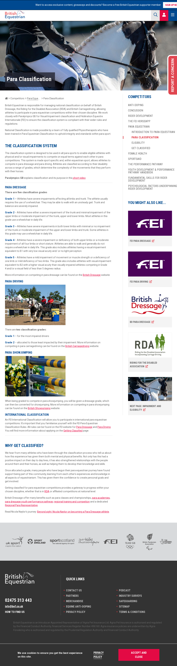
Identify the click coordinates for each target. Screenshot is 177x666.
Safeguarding (128, 601)
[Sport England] (36, 541)
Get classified (141, 148)
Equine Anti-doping (78, 606)
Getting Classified (72, 430)
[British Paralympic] (149, 541)
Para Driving (104, 427)
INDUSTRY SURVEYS (130, 595)
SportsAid (134, 159)
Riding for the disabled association (143, 364)
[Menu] (172, 15)
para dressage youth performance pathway (29, 501)
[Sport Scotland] (62, 541)
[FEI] (110, 541)
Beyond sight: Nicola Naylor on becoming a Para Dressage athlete (73, 511)
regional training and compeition (72, 501)
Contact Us (74, 590)
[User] (164, 15)
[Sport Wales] (88, 541)
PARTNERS (72, 595)
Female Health (137, 153)
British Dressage (92, 275)
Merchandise (74, 601)
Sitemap (124, 606)
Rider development (140, 116)
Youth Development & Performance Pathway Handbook (151, 171)
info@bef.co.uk (14, 606)
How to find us (15, 612)
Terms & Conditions (132, 612)
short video (79, 178)
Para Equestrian (34, 98)
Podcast (125, 590)
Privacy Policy (75, 612)
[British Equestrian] (22, 15)
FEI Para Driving (139, 281)
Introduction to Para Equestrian (153, 132)
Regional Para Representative (21, 505)
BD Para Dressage (140, 322)
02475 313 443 (18, 600)
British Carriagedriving (77, 346)
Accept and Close (139, 655)
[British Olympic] (130, 541)
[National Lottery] (166, 541)
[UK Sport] (14, 541)
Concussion (135, 110)
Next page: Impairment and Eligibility (145, 408)
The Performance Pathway (145, 164)
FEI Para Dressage (140, 241)
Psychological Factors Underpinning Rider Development (152, 187)
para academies (101, 497)
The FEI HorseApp (139, 121)
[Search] (155, 15)
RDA (46, 491)
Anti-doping (135, 105)
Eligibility (138, 142)
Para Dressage (84, 427)
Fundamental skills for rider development (147, 179)
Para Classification (145, 137)
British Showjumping (39, 408)
